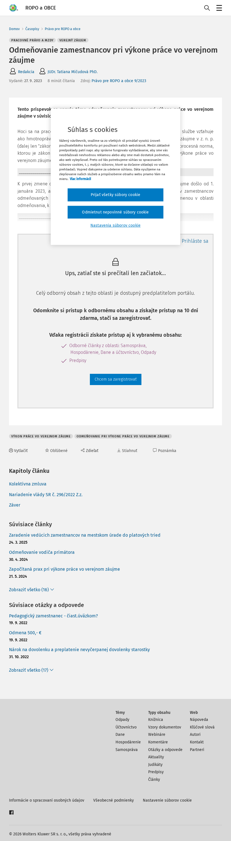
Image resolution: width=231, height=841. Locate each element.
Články (154, 779)
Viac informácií (80, 179)
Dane (120, 734)
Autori (195, 734)
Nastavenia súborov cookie (115, 225)
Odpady (122, 719)
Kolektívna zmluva (27, 484)
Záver (14, 505)
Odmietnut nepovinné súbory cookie (115, 212)
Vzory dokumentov (164, 727)
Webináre (156, 734)
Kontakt (197, 742)
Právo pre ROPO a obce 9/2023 (119, 80)
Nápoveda (199, 719)
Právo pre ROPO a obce (63, 29)
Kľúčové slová (202, 727)
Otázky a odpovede (165, 749)
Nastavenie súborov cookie (167, 800)
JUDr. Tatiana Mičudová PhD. (72, 71)
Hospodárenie (128, 742)
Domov (14, 29)
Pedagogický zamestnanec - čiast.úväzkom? (53, 616)
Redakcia (26, 71)
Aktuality (156, 757)
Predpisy (156, 772)
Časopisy (32, 29)
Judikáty (155, 764)
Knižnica (155, 719)
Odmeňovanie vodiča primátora (42, 552)
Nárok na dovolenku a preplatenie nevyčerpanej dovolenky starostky (79, 649)
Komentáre (158, 742)
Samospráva (126, 749)
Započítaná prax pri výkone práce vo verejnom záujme (64, 569)
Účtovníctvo (126, 727)
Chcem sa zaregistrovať (116, 379)
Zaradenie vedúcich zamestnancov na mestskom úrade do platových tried (85, 535)
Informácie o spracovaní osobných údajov (46, 800)
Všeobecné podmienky (113, 800)
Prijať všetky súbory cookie (115, 194)
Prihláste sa (195, 241)
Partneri (197, 749)
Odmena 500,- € (25, 632)
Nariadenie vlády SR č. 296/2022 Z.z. (46, 494)
